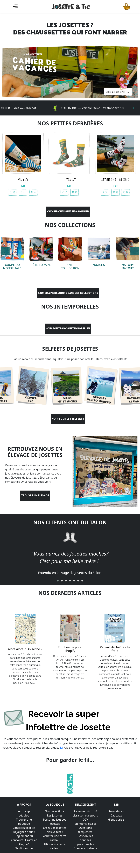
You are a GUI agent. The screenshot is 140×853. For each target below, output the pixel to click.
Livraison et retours (85, 815)
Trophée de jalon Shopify (70, 649)
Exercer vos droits (85, 848)
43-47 (23, 192)
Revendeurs (116, 811)
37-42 (12, 192)
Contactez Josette (24, 828)
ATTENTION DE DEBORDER (115, 180)
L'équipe (24, 815)
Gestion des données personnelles (85, 840)
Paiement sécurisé (85, 811)
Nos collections (55, 811)
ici (61, 747)
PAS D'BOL (23, 180)
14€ (23, 186)
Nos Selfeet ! (55, 832)
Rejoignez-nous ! (24, 832)
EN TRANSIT (69, 180)
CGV (85, 819)
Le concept (24, 811)
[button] (58, 580)
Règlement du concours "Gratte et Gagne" (24, 840)
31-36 (33, 192)
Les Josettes (54, 815)
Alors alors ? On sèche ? (25, 649)
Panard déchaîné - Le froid (115, 649)
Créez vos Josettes (54, 828)
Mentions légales (85, 824)
